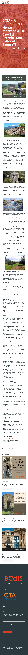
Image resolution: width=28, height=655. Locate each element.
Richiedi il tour (12, 438)
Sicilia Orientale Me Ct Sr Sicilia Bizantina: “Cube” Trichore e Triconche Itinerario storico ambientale (13, 520)
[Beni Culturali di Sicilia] (5, 2)
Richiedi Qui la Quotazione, (15, 426)
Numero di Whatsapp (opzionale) (10, 624)
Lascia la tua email (7, 618)
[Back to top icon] (14, 644)
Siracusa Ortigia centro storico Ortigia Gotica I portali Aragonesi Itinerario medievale (12, 484)
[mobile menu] (26, 2)
